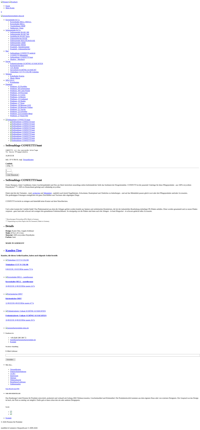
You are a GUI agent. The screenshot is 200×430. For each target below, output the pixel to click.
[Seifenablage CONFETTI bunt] (22, 122)
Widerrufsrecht (15, 380)
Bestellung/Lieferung (18, 382)
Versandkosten (28, 160)
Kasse (8, 6)
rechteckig (36, 193)
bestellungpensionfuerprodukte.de (23, 340)
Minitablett (48, 193)
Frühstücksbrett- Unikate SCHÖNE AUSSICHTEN (26, 316)
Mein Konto (10, 8)
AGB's (12, 374)
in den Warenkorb (12, 175)
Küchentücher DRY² (14, 299)
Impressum (14, 376)
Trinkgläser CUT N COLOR (17, 265)
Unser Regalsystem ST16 (12, 388)
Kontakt (13, 342)
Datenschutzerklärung (18, 372)
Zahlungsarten (15, 384)
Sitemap (13, 378)
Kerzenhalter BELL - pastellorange (19, 282)
